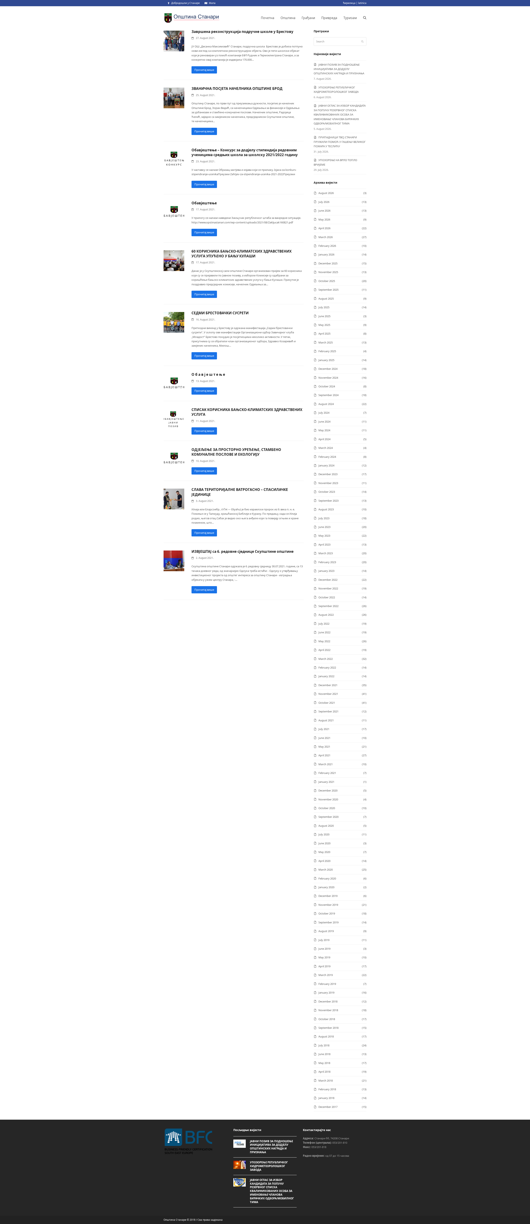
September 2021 (328, 711)
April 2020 (324, 861)
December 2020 (327, 790)
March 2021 (325, 764)
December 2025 (327, 263)
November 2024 (328, 377)
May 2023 (324, 535)
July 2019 (323, 940)
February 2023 (327, 562)
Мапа (212, 3)
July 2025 (323, 307)
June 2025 (324, 316)
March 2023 (325, 553)
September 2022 (328, 606)
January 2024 (326, 465)
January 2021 (326, 782)
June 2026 (324, 210)
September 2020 (328, 817)
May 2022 (324, 641)
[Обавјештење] (174, 212)
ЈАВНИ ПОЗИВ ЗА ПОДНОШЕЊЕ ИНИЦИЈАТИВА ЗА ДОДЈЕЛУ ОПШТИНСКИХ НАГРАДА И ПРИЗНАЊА (339, 69)
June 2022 (324, 632)
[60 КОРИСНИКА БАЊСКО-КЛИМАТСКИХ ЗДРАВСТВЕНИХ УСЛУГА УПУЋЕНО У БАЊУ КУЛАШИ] (174, 260)
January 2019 (326, 992)
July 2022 (323, 623)
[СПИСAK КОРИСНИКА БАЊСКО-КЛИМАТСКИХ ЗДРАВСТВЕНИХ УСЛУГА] (174, 418)
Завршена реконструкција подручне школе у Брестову (242, 31)
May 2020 (324, 852)
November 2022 (328, 588)
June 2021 (324, 738)
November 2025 (328, 272)
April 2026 (324, 228)
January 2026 (326, 254)
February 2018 (327, 1089)
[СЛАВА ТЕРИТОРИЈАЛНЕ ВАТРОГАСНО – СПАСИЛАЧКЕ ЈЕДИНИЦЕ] (174, 499)
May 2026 (324, 219)
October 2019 (326, 913)
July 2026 (323, 202)
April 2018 (324, 1071)
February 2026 (327, 246)
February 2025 (327, 351)
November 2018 (328, 1010)
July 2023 (323, 518)
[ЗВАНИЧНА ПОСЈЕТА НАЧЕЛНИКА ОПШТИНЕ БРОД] (174, 98)
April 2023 (324, 544)
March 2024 (325, 448)
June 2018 (324, 1054)
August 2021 (326, 720)
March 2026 (325, 237)
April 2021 (324, 755)
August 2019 (326, 931)
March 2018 (325, 1080)
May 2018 (324, 1063)
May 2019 (324, 957)
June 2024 (324, 421)
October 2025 (326, 281)
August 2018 (326, 1036)
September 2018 (328, 1028)
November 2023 (328, 483)
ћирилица (349, 3)
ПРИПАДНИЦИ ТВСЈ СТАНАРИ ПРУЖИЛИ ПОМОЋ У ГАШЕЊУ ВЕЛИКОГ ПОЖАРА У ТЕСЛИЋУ (340, 141)
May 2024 (324, 430)
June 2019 (324, 949)
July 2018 (323, 1045)
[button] (365, 17)
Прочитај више (204, 70)
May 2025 (324, 325)
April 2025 (324, 333)
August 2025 (326, 298)
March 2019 (325, 975)
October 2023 (326, 492)
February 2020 (327, 878)
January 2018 (326, 1098)
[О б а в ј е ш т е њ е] (174, 384)
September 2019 (328, 922)
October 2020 (326, 808)
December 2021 (327, 685)
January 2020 (326, 887)
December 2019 (327, 896)
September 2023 (328, 500)
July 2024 (323, 412)
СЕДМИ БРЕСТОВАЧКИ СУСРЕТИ (220, 313)
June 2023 (324, 527)
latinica (362, 3)
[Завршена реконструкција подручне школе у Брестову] (174, 40)
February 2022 (327, 667)
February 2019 (327, 984)
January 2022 (326, 676)
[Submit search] (362, 42)
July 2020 (323, 834)
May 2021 (324, 746)
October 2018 (326, 1019)
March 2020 (325, 869)
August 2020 (326, 826)
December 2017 (327, 1107)
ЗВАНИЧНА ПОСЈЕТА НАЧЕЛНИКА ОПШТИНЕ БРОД (237, 88)
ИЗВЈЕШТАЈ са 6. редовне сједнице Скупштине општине (243, 551)
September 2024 (328, 395)
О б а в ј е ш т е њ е (208, 374)
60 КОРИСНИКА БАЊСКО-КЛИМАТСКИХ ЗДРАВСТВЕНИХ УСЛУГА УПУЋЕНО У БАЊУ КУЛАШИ (242, 253)
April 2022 (324, 650)
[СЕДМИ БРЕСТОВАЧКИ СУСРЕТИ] (174, 322)
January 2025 (326, 360)
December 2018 (327, 1001)
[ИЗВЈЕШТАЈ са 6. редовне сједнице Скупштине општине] (174, 560)
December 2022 (327, 580)
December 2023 (327, 474)
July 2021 (323, 729)
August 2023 (326, 509)
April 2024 (324, 439)
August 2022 (326, 615)
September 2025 (328, 290)
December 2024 (327, 369)
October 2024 (326, 386)
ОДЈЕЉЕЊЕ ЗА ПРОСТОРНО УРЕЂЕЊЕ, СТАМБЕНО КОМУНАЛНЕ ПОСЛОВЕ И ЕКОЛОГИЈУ (236, 452)
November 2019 (328, 905)
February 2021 (327, 773)
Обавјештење (204, 203)
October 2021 (326, 703)
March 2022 (325, 659)
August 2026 (326, 193)
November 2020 (328, 799)
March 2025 (325, 342)
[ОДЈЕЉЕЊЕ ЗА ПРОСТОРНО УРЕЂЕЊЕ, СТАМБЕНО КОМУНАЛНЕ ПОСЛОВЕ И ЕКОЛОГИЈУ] (174, 459)
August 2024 (326, 404)
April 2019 (324, 966)
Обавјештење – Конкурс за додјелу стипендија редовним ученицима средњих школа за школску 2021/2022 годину (245, 152)
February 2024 (327, 457)
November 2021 (328, 694)
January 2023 (326, 571)
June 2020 (324, 843)
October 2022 (326, 597)
